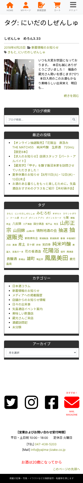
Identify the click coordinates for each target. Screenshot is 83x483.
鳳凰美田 (56, 257)
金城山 (22, 259)
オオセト (57, 213)
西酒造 (70, 252)
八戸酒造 (27, 224)
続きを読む (71, 96)
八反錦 (16, 224)
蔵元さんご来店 (22, 318)
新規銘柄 (54, 238)
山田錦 (19, 230)
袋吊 (63, 252)
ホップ (24, 218)
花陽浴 (51, 250)
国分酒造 (38, 223)
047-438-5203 (46, 444)
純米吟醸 (61, 244)
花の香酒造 (33, 251)
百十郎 (31, 244)
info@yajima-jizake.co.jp (48, 450)
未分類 (16, 327)
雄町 (31, 258)
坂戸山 (49, 224)
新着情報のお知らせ (25, 291)
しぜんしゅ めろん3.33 (22, 38)
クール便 (14, 218)
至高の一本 (17, 252)
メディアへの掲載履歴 (27, 295)
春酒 (62, 238)
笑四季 (46, 244)
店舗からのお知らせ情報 (29, 300)
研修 (38, 245)
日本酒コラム (21, 286)
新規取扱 (43, 238)
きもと (10, 213)
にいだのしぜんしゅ (25, 213)
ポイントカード (53, 218)
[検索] (74, 120)
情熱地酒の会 (46, 230)
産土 (21, 244)
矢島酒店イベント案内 (27, 309)
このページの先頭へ (66, 469)
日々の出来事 (21, 304)
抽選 (63, 230)
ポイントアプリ (36, 218)
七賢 (66, 217)
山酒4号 (31, 231)
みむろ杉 (43, 213)
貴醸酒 (12, 259)
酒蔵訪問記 (19, 322)
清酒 (14, 245)
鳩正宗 (39, 259)
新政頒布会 (31, 238)
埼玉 (56, 224)
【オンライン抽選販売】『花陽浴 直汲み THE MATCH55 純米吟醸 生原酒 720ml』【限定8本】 (44, 147)
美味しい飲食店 (22, 313)
